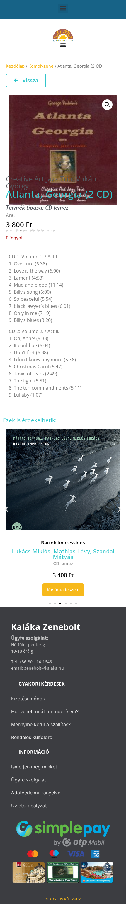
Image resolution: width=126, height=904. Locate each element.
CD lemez (57, 207)
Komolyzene (41, 66)
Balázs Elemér (30, 552)
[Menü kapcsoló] (63, 45)
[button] (63, 8)
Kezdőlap (15, 66)
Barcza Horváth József (82, 552)
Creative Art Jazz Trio (39, 178)
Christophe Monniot (33, 557)
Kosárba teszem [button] (63, 589)
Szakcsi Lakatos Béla (92, 557)
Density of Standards (63, 542)
